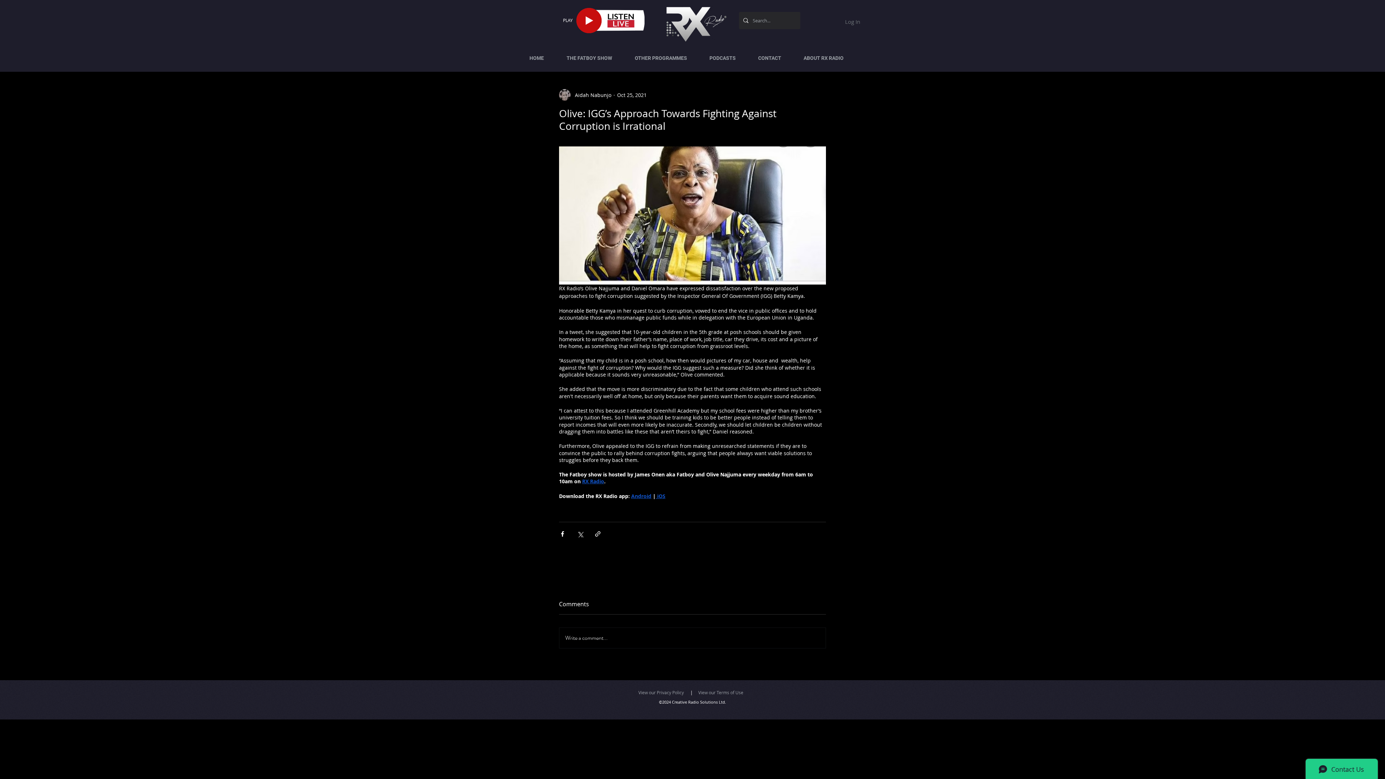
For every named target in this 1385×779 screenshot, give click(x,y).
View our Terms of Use (720, 692)
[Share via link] (597, 534)
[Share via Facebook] (562, 534)
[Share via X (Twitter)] (580, 534)
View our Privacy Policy (661, 692)
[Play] (589, 20)
